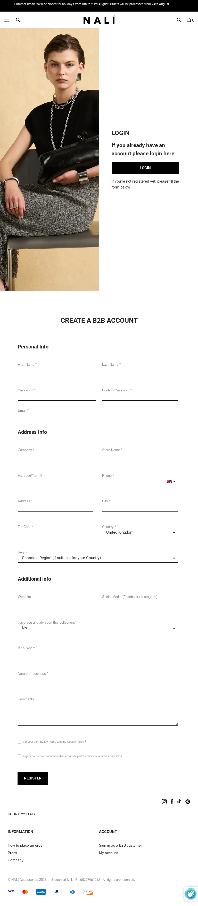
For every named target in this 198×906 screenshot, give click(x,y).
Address (24, 501)
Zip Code (24, 526)
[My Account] (179, 20)
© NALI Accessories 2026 (27, 880)
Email (22, 410)
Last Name (110, 364)
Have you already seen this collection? (47, 622)
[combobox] (55, 507)
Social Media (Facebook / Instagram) (129, 596)
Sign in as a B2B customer (120, 845)
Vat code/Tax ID (30, 475)
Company (25, 450)
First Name (26, 364)
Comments (26, 699)
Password (25, 390)
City (105, 501)
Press (12, 853)
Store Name (111, 450)
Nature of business (32, 673)
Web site (24, 596)
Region (23, 552)
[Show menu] (6, 20)
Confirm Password (115, 390)
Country (108, 526)
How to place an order (26, 845)
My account (108, 853)
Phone (107, 475)
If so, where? (27, 648)
